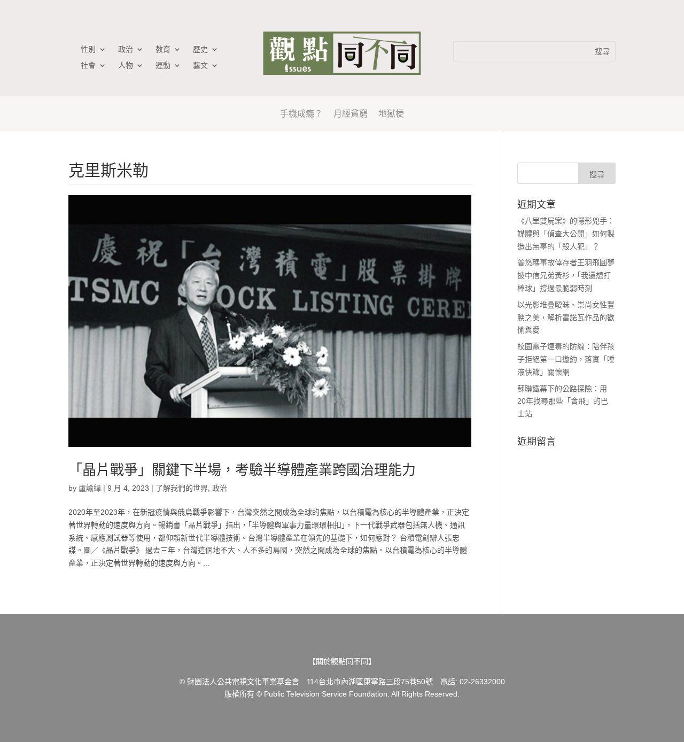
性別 (88, 49)
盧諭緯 (90, 488)
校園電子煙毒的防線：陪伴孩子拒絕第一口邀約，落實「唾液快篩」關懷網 (566, 359)
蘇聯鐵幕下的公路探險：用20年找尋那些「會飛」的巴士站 (562, 401)
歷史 (200, 49)
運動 (163, 65)
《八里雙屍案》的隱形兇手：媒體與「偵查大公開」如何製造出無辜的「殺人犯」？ (566, 234)
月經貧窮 (350, 113)
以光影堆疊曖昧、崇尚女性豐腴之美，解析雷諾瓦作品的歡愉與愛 (566, 317)
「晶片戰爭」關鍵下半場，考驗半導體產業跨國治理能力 (242, 470)
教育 (163, 49)
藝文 (200, 65)
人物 (125, 65)
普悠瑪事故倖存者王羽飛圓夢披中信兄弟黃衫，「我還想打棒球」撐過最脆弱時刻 (566, 275)
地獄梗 (391, 113)
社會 (88, 65)
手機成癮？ (301, 113)
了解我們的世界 (182, 488)
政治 (125, 49)
